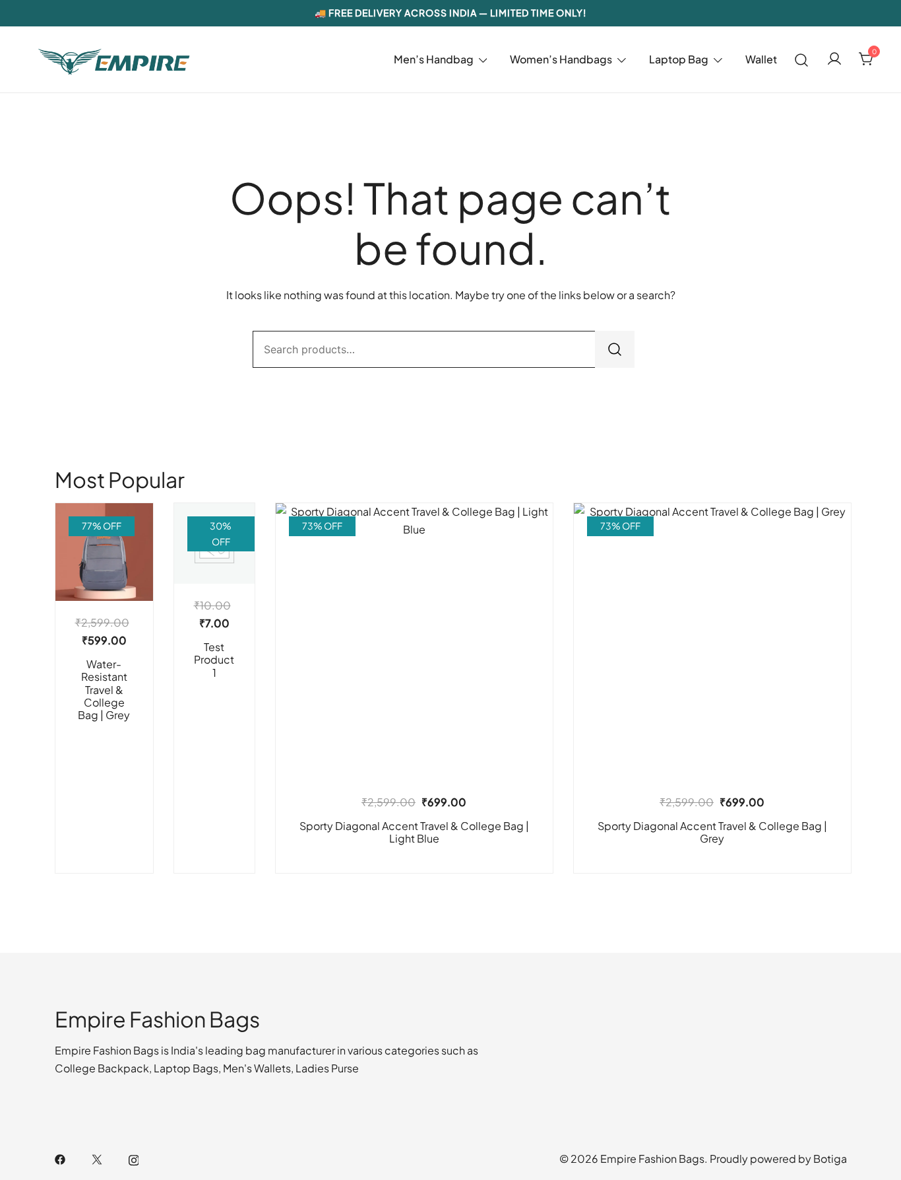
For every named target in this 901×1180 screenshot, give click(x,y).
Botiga (830, 1158)
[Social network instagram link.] (134, 1158)
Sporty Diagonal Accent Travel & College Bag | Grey (712, 832)
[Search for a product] (801, 59)
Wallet (761, 59)
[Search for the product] (615, 349)
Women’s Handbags (561, 59)
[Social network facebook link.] (60, 1158)
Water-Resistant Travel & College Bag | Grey (104, 689)
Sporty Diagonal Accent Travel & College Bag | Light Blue (414, 832)
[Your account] (834, 59)
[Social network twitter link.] (97, 1158)
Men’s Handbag (434, 59)
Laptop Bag (678, 59)
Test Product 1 (214, 659)
